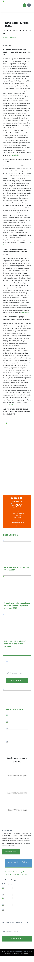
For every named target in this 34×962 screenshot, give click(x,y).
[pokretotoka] (17, 722)
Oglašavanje (17, 874)
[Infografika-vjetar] (17, 689)
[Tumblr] (23, 30)
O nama (16, 872)
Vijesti (22, 872)
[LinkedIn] (13, 30)
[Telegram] (20, 30)
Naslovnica (8, 872)
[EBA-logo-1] (7, 898)
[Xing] (4, 33)
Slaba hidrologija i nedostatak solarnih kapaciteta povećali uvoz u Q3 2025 (17, 605)
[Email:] (18, 33)
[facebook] (5, 880)
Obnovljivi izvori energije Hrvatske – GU (19, 951)
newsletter (13, 37)
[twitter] (8, 880)
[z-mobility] (17, 742)
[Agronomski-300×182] (17, 729)
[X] (7, 30)
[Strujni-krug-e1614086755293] (17, 715)
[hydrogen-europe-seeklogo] (7, 905)
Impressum (8, 874)
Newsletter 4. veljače (17, 810)
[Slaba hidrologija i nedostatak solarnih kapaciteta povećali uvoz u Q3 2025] (17, 577)
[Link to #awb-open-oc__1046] (24, 5)
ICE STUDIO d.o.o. (25, 953)
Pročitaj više (15, 155)
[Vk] (29, 30)
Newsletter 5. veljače (17, 792)
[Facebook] (4, 30)
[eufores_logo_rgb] (5, 910)
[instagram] (11, 880)
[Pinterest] (26, 30)
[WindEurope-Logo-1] (7, 888)
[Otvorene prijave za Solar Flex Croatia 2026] (17, 541)
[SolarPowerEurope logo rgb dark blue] (7, 895)
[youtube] (15, 880)
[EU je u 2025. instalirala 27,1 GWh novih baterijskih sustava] (17, 615)
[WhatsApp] (16, 30)
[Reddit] (10, 30)
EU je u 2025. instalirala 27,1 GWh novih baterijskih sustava (15, 643)
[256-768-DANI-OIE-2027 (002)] (17, 423)
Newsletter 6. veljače (17, 775)
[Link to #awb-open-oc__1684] (29, 5)
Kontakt (25, 874)
